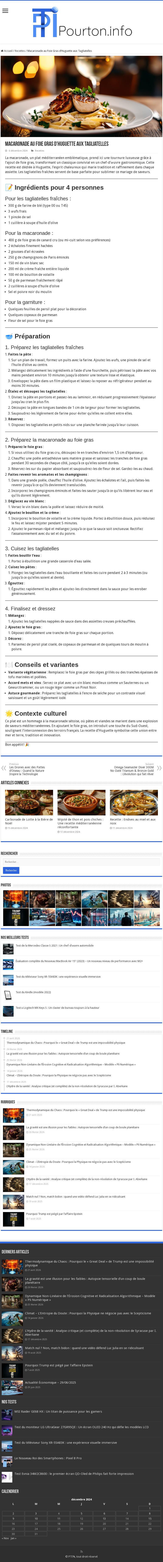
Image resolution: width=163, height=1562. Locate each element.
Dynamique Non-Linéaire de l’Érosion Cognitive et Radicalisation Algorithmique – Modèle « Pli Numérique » (90, 1144)
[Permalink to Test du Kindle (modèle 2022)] (8, 995)
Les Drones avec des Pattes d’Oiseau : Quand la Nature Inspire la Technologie (27, 769)
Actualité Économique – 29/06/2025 (50, 1382)
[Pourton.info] (81, 21)
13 (104, 1518)
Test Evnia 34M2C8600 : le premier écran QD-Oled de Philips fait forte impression (74, 1474)
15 (149, 1518)
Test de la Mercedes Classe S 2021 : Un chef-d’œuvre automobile (55, 945)
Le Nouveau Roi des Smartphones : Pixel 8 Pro (48, 1458)
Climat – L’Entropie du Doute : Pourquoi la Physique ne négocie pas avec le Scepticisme (78, 1161)
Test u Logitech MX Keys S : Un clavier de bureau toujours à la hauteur (57, 1007)
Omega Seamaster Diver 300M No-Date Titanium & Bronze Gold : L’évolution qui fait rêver (132, 769)
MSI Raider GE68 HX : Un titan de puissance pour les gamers (58, 1411)
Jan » (13, 1538)
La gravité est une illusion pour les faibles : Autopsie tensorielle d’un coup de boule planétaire (82, 1127)
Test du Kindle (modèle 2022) (33, 992)
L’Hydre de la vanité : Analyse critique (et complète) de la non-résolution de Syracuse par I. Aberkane (86, 1179)
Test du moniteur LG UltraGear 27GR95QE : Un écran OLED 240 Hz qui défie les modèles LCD (81, 1427)
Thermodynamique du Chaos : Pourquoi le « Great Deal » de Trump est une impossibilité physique (85, 1110)
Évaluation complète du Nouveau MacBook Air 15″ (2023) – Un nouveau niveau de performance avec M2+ (79, 961)
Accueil (8, 50)
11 (58, 1518)
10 (36, 1518)
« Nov (5, 1538)
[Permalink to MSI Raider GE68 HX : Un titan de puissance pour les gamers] (7, 1414)
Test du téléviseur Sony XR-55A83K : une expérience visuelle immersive (58, 976)
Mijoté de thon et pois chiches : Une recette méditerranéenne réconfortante (80, 823)
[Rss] (81, 1551)
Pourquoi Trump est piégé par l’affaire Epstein (54, 1213)
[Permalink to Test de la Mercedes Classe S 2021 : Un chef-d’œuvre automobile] (8, 948)
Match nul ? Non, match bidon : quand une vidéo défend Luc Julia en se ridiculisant (75, 1196)
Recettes (20, 50)
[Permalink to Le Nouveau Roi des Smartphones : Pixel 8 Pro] (7, 1461)
